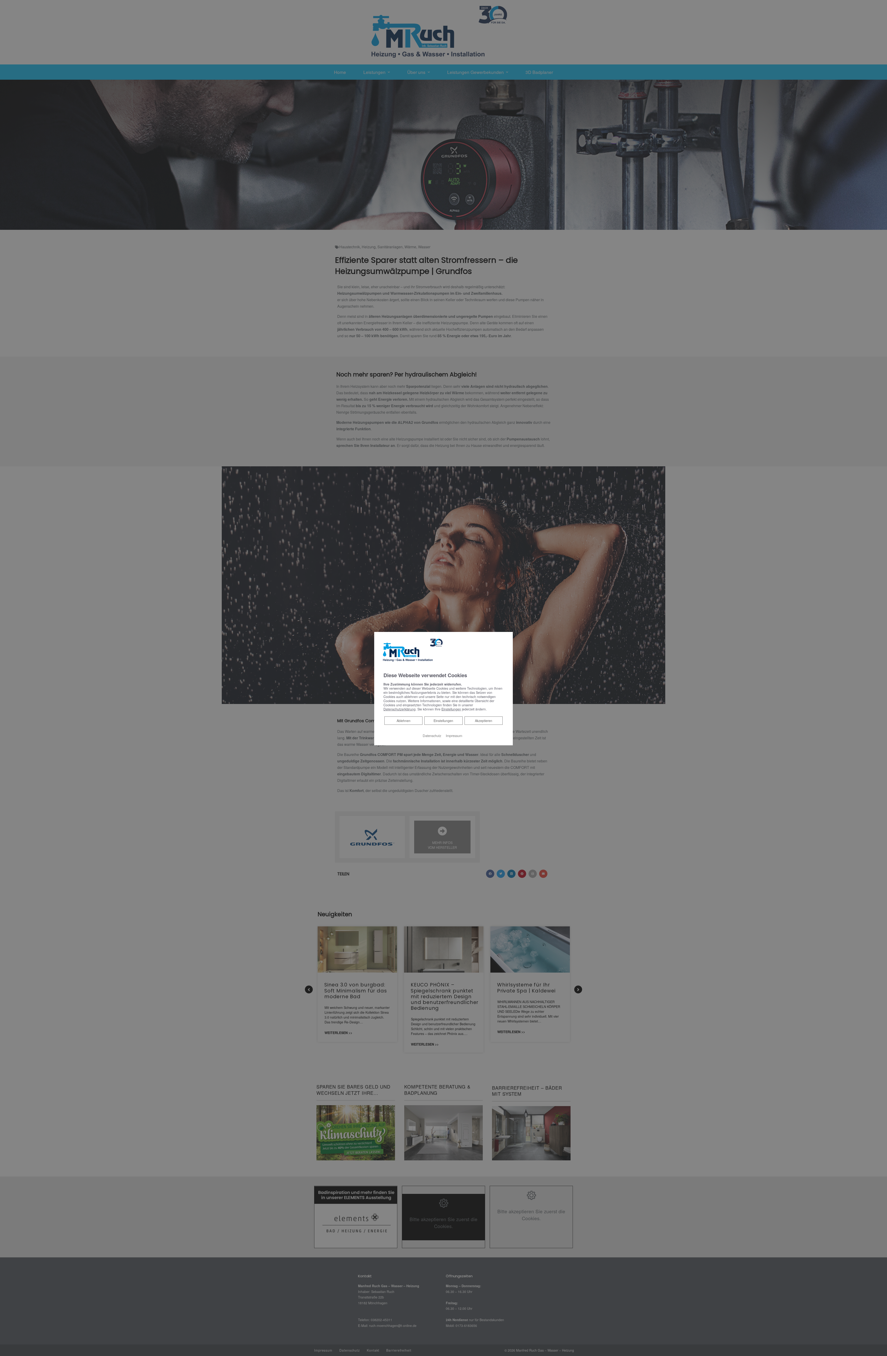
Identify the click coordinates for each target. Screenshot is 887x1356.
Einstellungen (443, 720)
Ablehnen (403, 720)
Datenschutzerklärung (399, 709)
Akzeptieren (483, 720)
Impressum (454, 735)
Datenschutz (432, 735)
